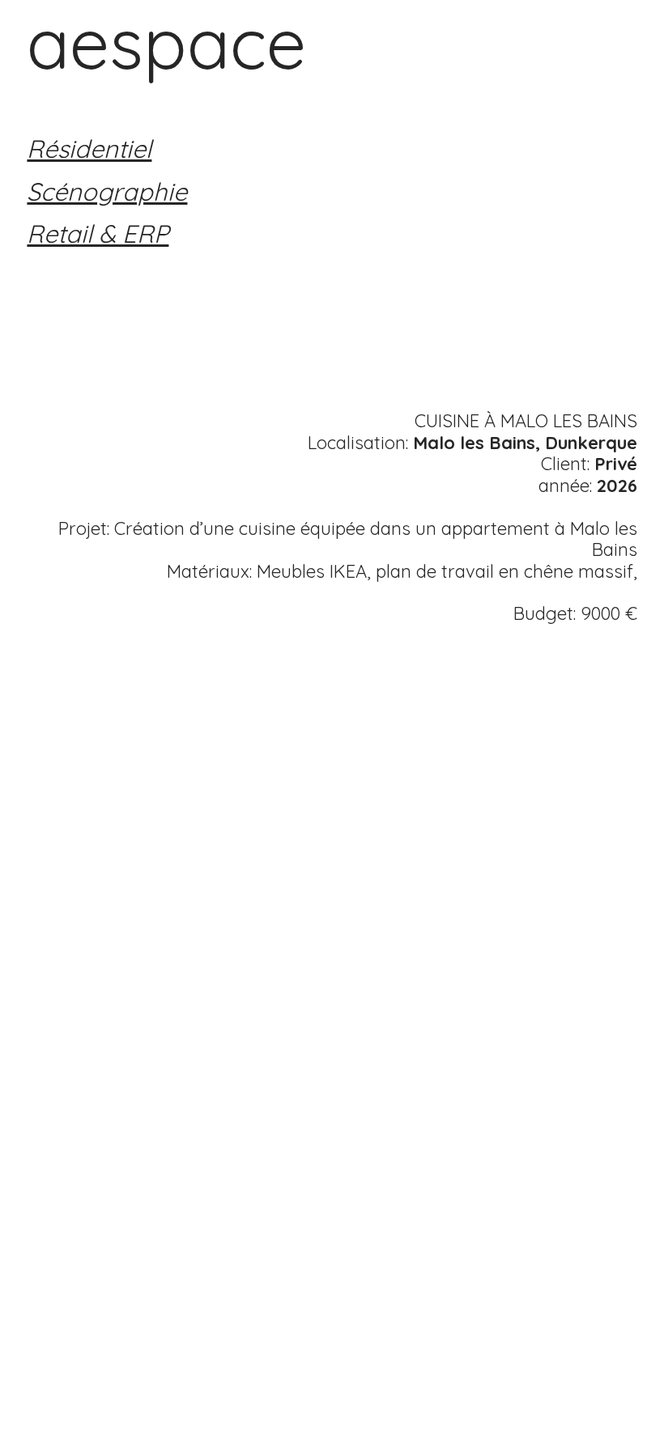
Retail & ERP (97, 233)
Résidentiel (89, 148)
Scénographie (107, 191)
